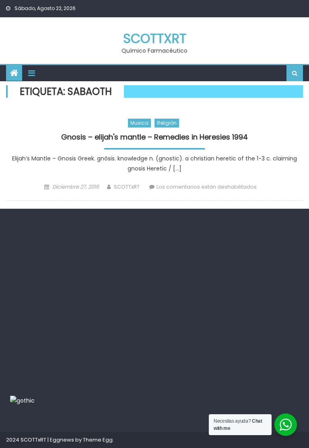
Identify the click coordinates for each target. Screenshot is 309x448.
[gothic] (22, 401)
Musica (139, 122)
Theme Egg (98, 440)
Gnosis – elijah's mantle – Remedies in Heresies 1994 (154, 137)
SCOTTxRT (154, 38)
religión (167, 122)
